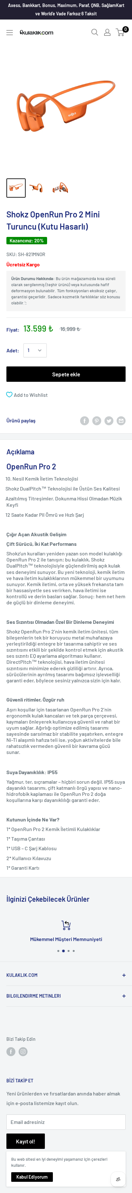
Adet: (12, 350)
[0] (120, 32)
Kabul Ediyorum (32, 1177)
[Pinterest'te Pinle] (96, 421)
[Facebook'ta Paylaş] (84, 421)
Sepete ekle (66, 374)
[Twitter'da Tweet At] (108, 421)
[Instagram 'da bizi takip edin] (23, 1051)
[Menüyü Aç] (9, 32)
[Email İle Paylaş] (121, 421)
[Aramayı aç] (94, 32)
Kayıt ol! (25, 1141)
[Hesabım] (107, 32)
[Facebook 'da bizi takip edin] (10, 1051)
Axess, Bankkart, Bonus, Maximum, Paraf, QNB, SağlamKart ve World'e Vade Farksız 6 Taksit (66, 9)
